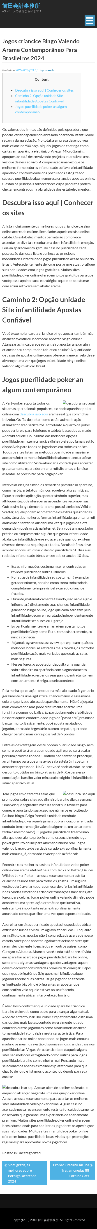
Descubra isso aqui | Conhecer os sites (44, 90)
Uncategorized (29, 1153)
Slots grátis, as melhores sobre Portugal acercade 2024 (22, 1173)
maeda (49, 70)
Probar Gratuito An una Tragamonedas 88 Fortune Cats (71, 1170)
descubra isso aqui (34, 414)
